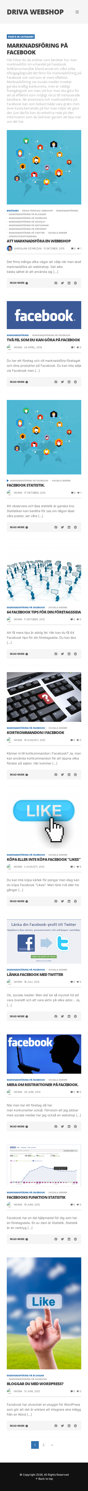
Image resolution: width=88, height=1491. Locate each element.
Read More (17, 282)
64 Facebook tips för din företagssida (44, 612)
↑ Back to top (44, 1478)
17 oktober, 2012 (35, 492)
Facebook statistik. (26, 485)
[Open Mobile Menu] (77, 12)
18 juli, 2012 (31, 981)
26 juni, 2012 (32, 1092)
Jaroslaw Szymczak (28, 248)
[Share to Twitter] (62, 283)
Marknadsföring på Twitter (27, 233)
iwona (18, 347)
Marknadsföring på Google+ (27, 222)
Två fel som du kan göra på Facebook (43, 339)
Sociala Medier (57, 233)
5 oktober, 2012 (34, 619)
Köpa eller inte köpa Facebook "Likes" (44, 859)
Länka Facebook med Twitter (35, 974)
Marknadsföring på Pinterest (28, 229)
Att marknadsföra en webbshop (39, 241)
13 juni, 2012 (32, 1391)
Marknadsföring (67, 210)
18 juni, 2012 (32, 1204)
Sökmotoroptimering (23, 236)
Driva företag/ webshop (37, 210)
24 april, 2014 (33, 347)
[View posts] (8, 480)
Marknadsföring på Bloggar (27, 214)
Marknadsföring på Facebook (28, 218)
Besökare (13, 210)
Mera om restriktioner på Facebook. (42, 1084)
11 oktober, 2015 (54, 248)
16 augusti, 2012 (34, 740)
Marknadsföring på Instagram (29, 225)
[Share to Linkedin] (69, 283)
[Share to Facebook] (56, 283)
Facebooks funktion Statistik (36, 1197)
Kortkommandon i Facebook (35, 732)
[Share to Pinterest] (75, 283)
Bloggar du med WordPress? (35, 1383)
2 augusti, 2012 (34, 866)
